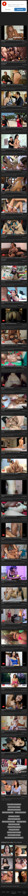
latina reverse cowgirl (14, 807)
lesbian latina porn (20, 812)
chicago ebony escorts (14, 827)
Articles (3, 892)
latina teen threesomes (14, 809)
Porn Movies (18, 842)
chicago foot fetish (14, 829)
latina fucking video (7, 812)
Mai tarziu (8, 9)
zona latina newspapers (14, 804)
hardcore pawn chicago (14, 832)
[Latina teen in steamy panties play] (14, 594)
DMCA (8, 892)
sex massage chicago (14, 835)
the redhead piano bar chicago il (14, 837)
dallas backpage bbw (14, 819)
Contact (19, 892)
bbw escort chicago (14, 824)
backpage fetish (21, 821)
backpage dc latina (14, 816)
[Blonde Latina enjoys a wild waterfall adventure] (14, 637)
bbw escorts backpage (8, 821)
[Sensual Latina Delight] (14, 487)
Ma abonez (20, 9)
